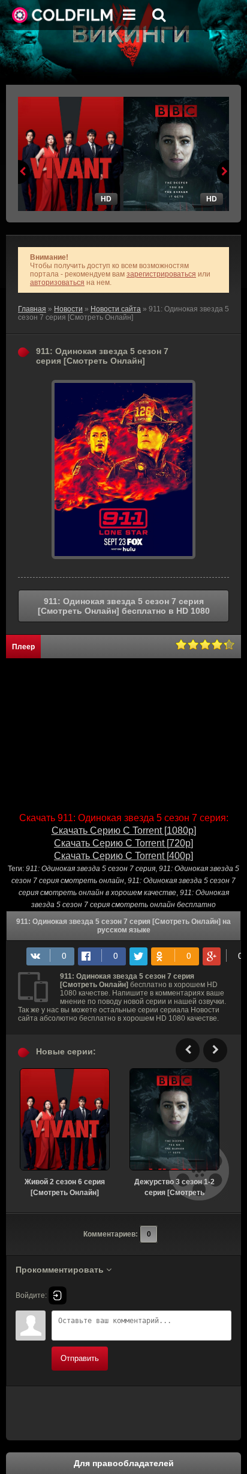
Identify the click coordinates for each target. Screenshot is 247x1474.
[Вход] (58, 1295)
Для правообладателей (124, 1463)
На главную (63, 15)
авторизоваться (57, 282)
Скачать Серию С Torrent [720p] (123, 843)
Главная (32, 309)
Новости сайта (116, 309)
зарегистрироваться (161, 274)
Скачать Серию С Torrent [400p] (123, 856)
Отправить (80, 1358)
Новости (68, 309)
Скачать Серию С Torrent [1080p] (124, 830)
